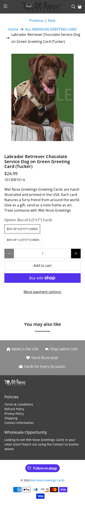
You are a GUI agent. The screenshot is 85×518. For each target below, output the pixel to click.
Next (52, 20)
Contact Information (19, 423)
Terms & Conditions (18, 404)
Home (13, 29)
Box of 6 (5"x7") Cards (22, 229)
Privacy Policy (14, 413)
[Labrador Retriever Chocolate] (42, 97)
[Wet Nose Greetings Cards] (42, 6)
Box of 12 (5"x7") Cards (23, 240)
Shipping (10, 418)
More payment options (42, 291)
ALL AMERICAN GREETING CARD (51, 29)
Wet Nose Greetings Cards (47, 480)
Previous (36, 20)
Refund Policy (14, 409)
